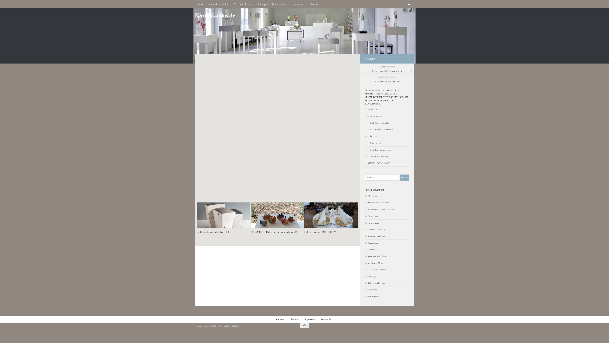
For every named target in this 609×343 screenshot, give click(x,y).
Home (200, 4)
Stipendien (372, 289)
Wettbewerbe (373, 296)
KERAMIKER (374, 109)
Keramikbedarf (279, 4)
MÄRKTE (372, 136)
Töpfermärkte (375, 143)
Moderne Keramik (378, 116)
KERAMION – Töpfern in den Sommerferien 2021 (274, 231)
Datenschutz (327, 319)
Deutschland (298, 4)
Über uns (294, 319)
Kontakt (280, 319)
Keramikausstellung (376, 236)
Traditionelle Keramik (379, 122)
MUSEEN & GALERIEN (379, 156)
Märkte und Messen (376, 263)
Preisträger (372, 276)
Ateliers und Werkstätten (378, 202)
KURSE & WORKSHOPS (379, 163)
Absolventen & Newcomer (381, 129)
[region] (304, 32)
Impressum (309, 319)
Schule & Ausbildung (219, 4)
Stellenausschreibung (377, 283)
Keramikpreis (373, 242)
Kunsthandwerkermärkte (380, 149)
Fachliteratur (373, 216)
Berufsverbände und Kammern (381, 209)
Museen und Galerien (377, 269)
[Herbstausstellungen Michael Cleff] (223, 215)
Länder (314, 4)
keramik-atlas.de (215, 15)
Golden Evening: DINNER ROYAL (321, 231)
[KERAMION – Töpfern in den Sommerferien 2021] (277, 215)
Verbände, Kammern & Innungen (251, 4)
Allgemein (372, 196)
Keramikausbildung (376, 229)
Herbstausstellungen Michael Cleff (213, 231)
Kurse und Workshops (377, 256)
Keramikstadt (373, 249)
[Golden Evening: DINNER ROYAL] (331, 215)
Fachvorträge (373, 222)
